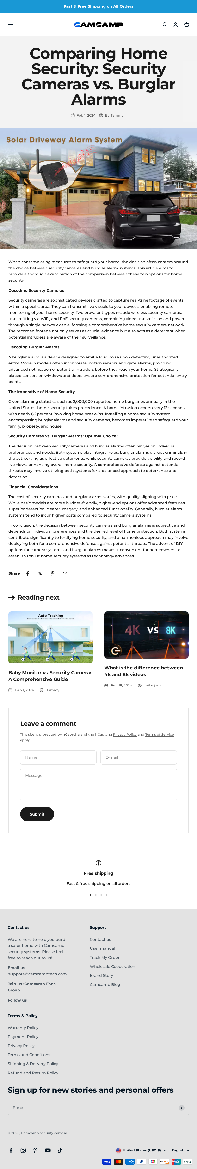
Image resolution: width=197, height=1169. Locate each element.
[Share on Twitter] (40, 573)
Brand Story (101, 975)
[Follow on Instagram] (23, 1150)
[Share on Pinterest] (52, 573)
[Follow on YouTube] (47, 1150)
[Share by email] (65, 573)
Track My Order (105, 957)
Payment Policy (23, 1036)
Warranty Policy (23, 1028)
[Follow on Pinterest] (35, 1150)
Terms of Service (159, 734)
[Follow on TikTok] (60, 1150)
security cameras (64, 268)
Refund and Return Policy (33, 1073)
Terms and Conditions (29, 1054)
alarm (33, 357)
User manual (102, 948)
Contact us (100, 939)
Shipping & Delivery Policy (33, 1064)
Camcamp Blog (105, 984)
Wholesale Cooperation (112, 966)
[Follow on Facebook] (11, 1150)
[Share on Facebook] (27, 573)
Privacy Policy (125, 734)
